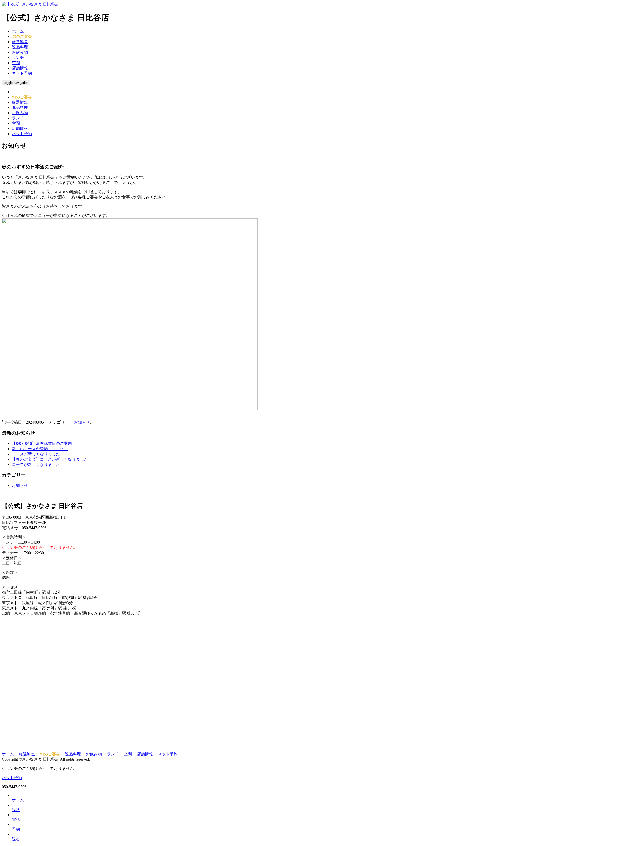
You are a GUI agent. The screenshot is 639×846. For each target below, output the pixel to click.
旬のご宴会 (22, 36)
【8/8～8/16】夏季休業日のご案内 (42, 444)
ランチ (18, 58)
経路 (16, 810)
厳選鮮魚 (20, 42)
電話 (16, 820)
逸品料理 (20, 47)
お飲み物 (20, 52)
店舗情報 (20, 68)
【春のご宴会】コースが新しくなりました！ (52, 459)
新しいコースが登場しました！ (40, 449)
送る (16, 839)
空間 (16, 63)
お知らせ (82, 422)
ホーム (18, 31)
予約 (16, 829)
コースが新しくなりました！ (38, 454)
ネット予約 (22, 73)
